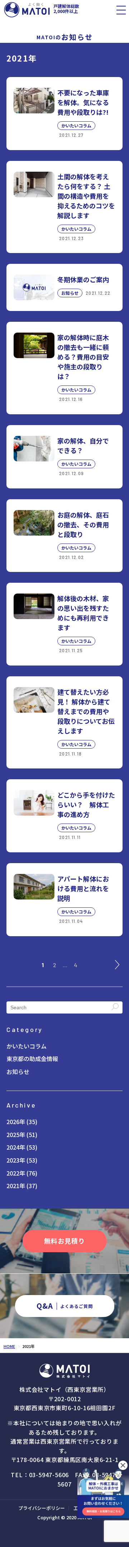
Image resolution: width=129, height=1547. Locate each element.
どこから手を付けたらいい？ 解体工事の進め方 (86, 804)
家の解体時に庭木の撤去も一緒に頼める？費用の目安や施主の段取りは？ (83, 357)
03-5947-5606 (49, 1474)
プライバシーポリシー (41, 1508)
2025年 (15, 1134)
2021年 (15, 1186)
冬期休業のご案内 (83, 279)
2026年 (15, 1122)
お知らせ (17, 1071)
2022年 (15, 1173)
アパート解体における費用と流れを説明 (83, 888)
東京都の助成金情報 (32, 1059)
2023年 (15, 1160)
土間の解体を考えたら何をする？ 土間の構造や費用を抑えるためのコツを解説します (86, 196)
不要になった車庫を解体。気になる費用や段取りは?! (83, 102)
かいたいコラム (26, 1046)
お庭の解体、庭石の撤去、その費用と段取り (83, 524)
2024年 (15, 1147)
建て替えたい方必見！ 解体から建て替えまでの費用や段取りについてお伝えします (86, 711)
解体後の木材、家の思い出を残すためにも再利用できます (83, 613)
